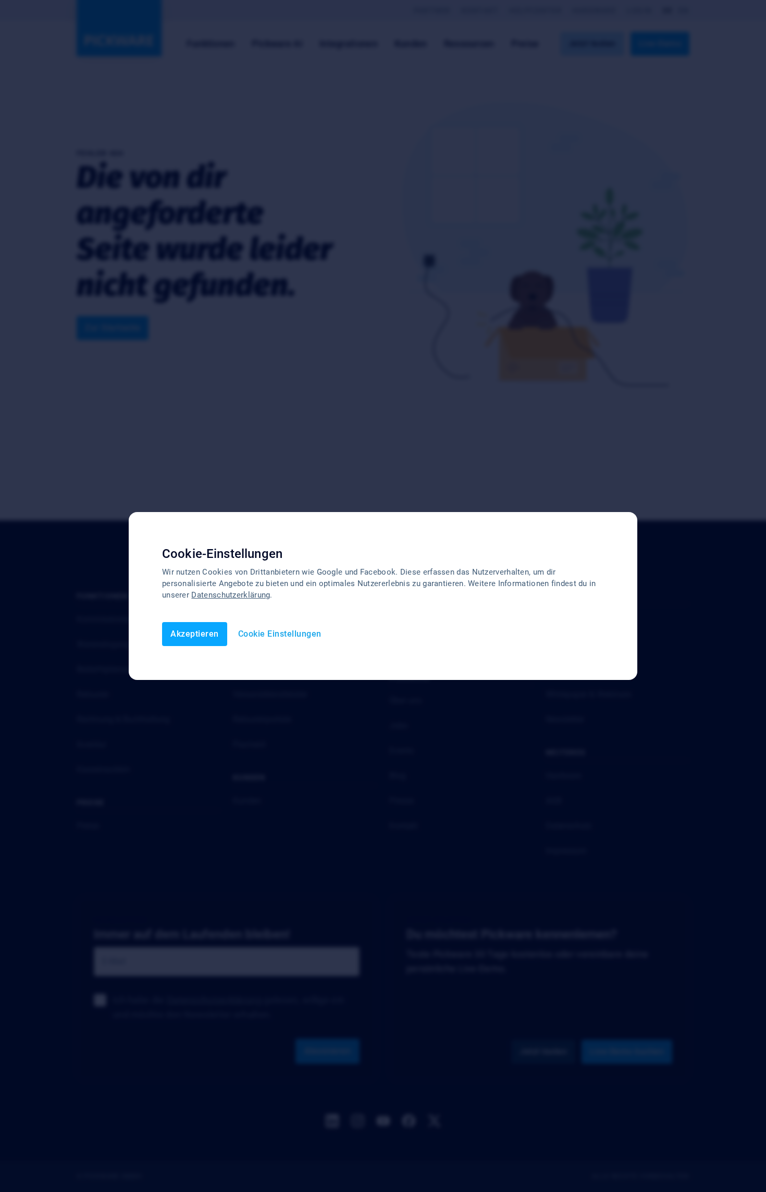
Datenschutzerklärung (230, 595)
